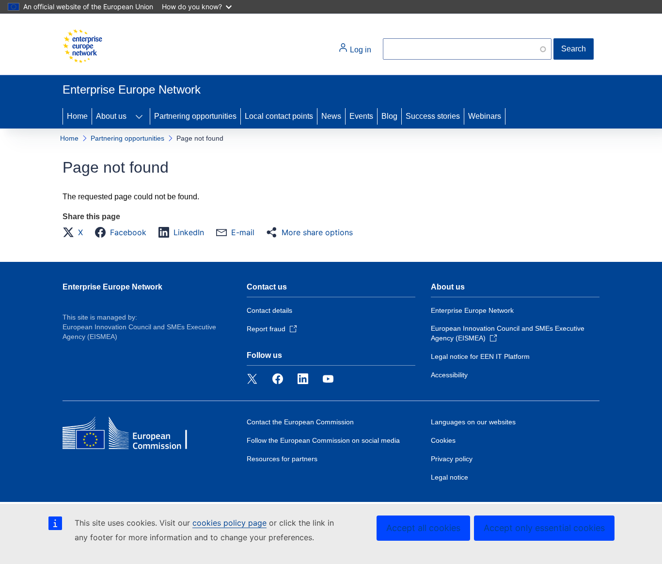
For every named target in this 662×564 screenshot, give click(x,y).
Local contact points (279, 116)
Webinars (484, 116)
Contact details (269, 310)
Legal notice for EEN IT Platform (480, 356)
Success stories (433, 116)
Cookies (443, 440)
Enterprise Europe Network (112, 287)
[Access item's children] (139, 116)
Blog (389, 116)
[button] (76, 232)
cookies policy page (229, 523)
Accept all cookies (423, 528)
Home (77, 116)
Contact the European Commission (300, 422)
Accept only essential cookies (544, 528)
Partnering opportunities (195, 116)
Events (361, 116)
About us (111, 116)
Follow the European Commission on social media (323, 440)
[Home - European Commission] (82, 46)
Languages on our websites (473, 422)
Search (573, 49)
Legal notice (449, 477)
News (331, 116)
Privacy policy (452, 459)
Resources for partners (282, 459)
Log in (359, 50)
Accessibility (449, 375)
